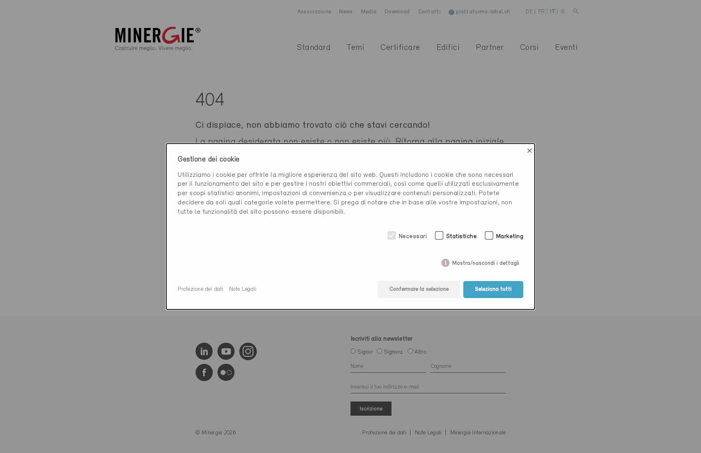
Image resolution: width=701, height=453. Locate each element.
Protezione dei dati (201, 289)
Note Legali (243, 289)
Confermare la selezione (419, 289)
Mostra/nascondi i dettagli (485, 261)
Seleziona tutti (493, 289)
